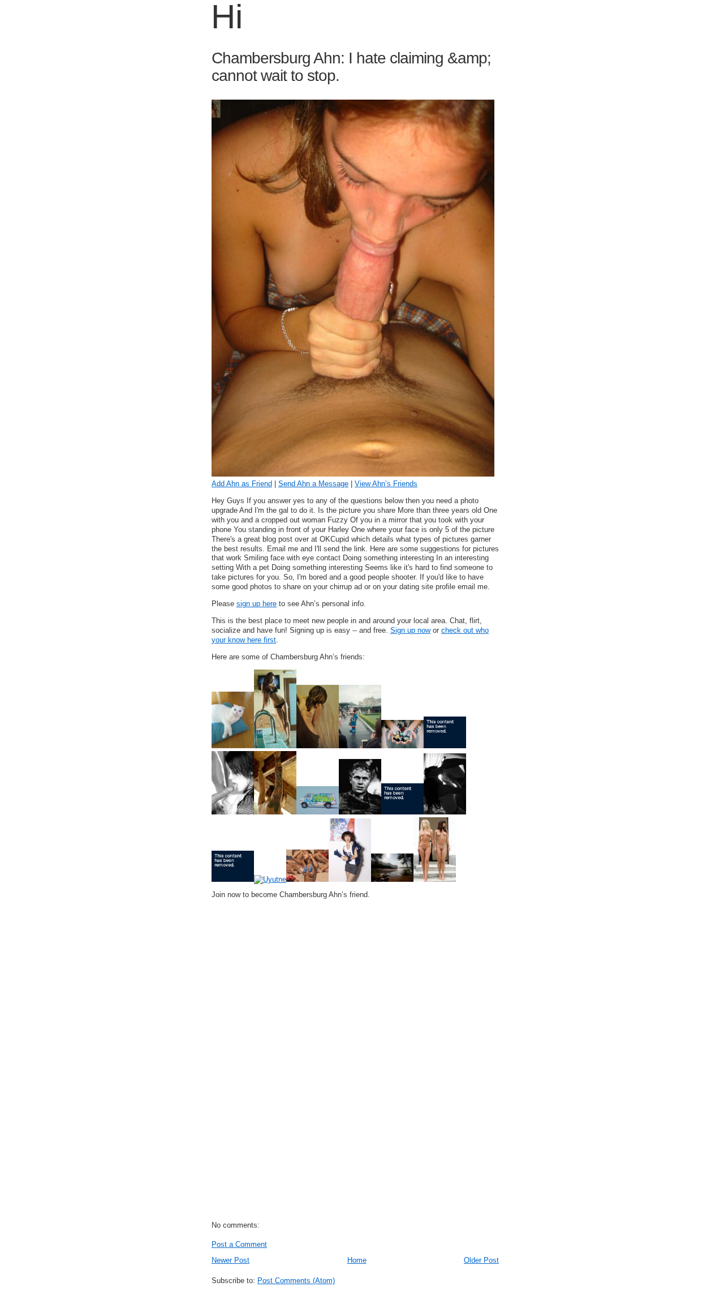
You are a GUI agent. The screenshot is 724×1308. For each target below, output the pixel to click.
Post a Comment (239, 1244)
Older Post (481, 1260)
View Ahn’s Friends (386, 483)
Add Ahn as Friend (242, 483)
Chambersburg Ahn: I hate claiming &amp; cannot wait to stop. (351, 66)
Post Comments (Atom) (296, 1280)
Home (357, 1260)
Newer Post (230, 1260)
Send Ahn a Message (313, 483)
